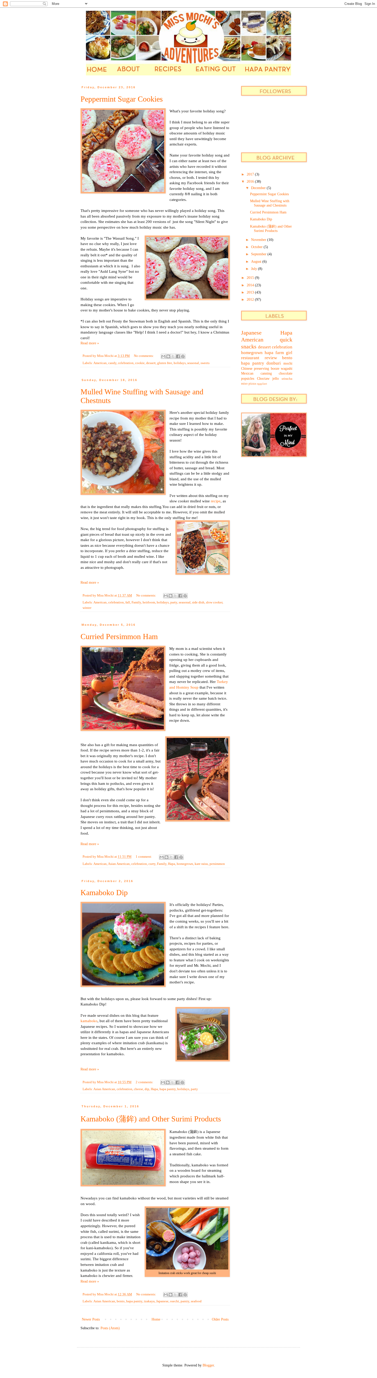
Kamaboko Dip (104, 892)
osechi (174, 1301)
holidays (180, 363)
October (257, 247)
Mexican (247, 373)
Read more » (90, 343)
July (254, 269)
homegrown (185, 864)
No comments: (144, 356)
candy (112, 363)
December (259, 188)
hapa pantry (168, 1089)
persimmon (217, 864)
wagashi (286, 368)
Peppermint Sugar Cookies (122, 99)
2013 (251, 292)
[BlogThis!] (168, 356)
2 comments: (145, 1082)
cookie (140, 363)
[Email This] (163, 356)
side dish (198, 602)
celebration (126, 363)
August (256, 261)
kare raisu (201, 864)
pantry (185, 1301)
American (100, 363)
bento (121, 1301)
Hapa (171, 864)
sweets (205, 363)
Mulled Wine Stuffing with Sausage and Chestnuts (269, 203)
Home (156, 1319)
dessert (151, 363)
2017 (251, 174)
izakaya (149, 1301)
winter (87, 608)
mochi (287, 363)
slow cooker (214, 602)
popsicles (247, 378)
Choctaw (263, 378)
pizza (252, 383)
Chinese (246, 368)
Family (136, 602)
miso (244, 383)
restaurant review (259, 357)
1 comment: (144, 856)
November (259, 240)
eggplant (262, 383)
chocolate (285, 373)
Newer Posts (91, 1319)
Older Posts (220, 1319)
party (173, 602)
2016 (251, 181)
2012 (251, 299)
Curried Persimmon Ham (119, 636)
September (259, 254)
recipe (216, 501)
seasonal (193, 363)
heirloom (149, 602)
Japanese (162, 1301)
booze (275, 368)
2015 (251, 278)
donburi (273, 363)
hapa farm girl (278, 352)
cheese (138, 1089)
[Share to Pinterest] (182, 356)
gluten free (164, 363)
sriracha (287, 378)
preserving (261, 368)
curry (151, 864)
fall (127, 602)
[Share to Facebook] (178, 356)
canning (266, 373)
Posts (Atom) (110, 1328)
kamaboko (89, 1021)
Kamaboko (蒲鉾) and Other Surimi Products (151, 1119)
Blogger (208, 1365)
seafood (196, 1301)
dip (147, 1089)
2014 (251, 285)
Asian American (119, 864)
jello (275, 378)
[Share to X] (173, 356)
